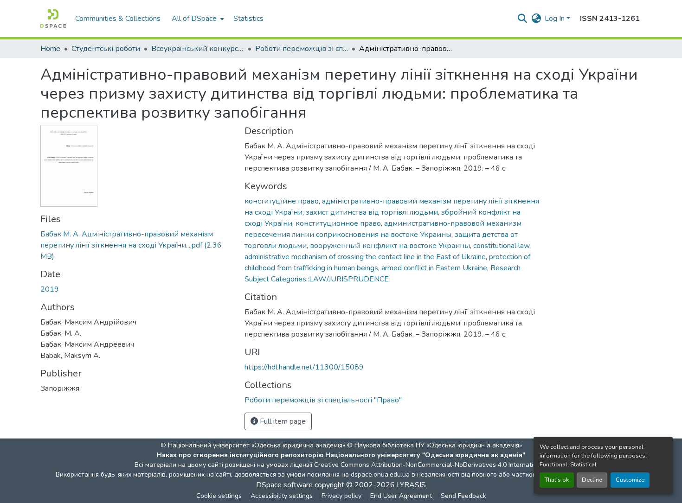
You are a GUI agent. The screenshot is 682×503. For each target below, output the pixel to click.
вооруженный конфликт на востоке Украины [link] (390, 246)
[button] (53, 18)
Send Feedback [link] (463, 495)
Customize (630, 480)
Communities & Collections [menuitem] (118, 18)
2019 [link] (49, 289)
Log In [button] (555, 18)
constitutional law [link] (501, 246)
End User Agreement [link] (401, 495)
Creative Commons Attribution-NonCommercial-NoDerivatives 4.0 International (430, 464)
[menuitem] (197, 18)
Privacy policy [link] (341, 495)
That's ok (557, 480)
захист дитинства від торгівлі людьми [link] (372, 212)
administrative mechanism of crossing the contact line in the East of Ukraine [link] (365, 257)
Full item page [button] (282, 421)
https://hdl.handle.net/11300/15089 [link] (304, 367)
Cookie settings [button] (219, 495)
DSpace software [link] (284, 485)
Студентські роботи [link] (105, 49)
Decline (592, 480)
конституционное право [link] (338, 223)
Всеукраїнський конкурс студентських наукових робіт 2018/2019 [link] (197, 49)
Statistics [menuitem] (248, 18)
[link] (136, 245)
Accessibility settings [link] (282, 495)
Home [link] (50, 49)
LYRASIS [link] (411, 485)
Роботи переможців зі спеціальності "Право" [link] (301, 49)
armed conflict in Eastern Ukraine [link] (434, 268)
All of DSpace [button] (194, 18)
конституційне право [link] (281, 201)
